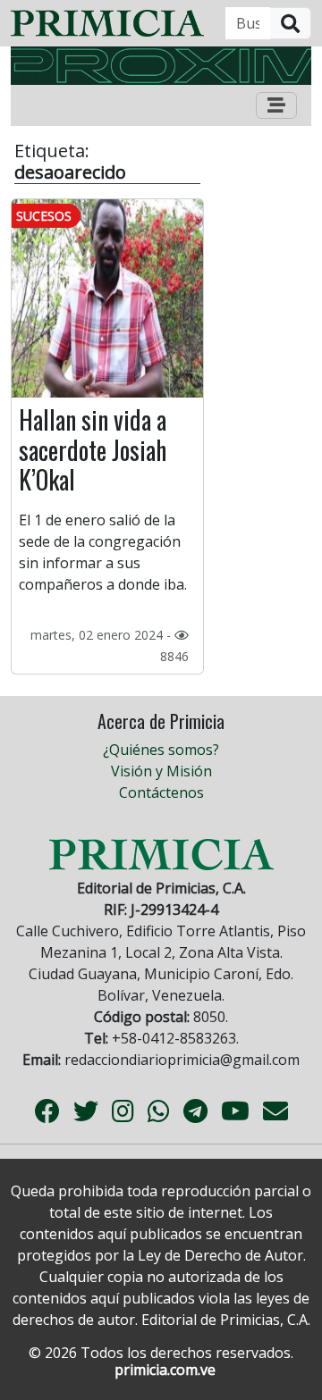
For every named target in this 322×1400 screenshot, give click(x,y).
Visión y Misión (161, 771)
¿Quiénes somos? (161, 749)
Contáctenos (161, 792)
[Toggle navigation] (276, 105)
